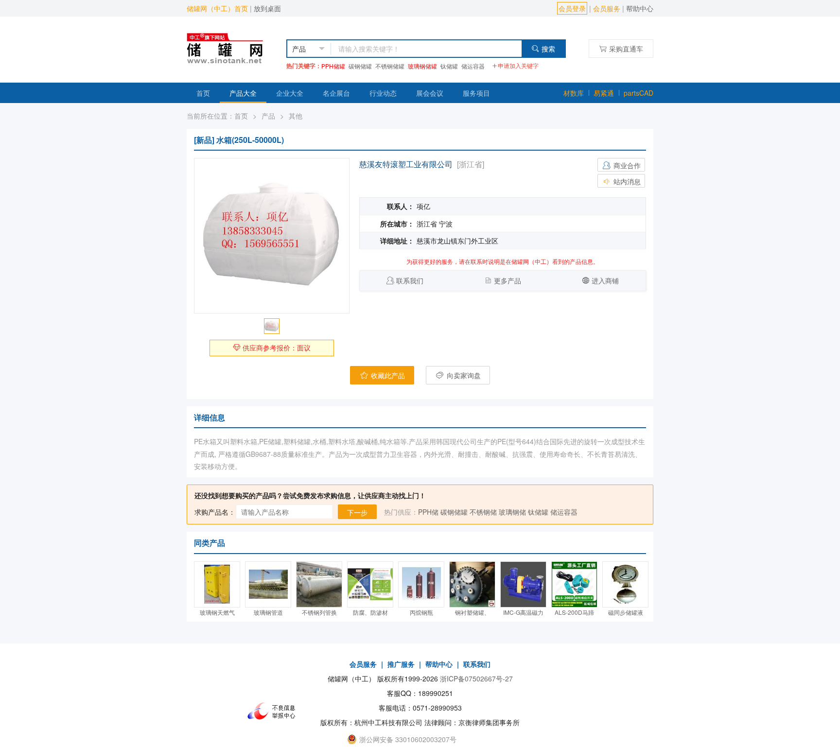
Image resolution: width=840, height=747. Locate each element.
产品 (268, 116)
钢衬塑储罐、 (472, 612)
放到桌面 (267, 8)
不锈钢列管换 (319, 612)
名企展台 (336, 93)
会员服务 (606, 8)
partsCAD (638, 93)
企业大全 (289, 93)
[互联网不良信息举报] (274, 711)
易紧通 (604, 93)
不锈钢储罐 (389, 66)
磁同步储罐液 (625, 612)
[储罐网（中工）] (233, 47)
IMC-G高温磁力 (523, 612)
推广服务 (401, 664)
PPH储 (428, 512)
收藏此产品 (387, 375)
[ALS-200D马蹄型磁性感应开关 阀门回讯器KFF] (574, 584)
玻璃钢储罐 (422, 66)
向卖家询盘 (463, 375)
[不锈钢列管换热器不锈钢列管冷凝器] (319, 584)
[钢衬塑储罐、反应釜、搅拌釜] (472, 584)
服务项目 (476, 93)
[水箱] (271, 235)
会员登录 (572, 8)
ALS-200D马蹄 (574, 612)
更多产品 (507, 280)
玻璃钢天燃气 (217, 612)
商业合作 (626, 165)
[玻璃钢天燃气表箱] (217, 584)
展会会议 (429, 93)
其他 (295, 116)
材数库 (573, 93)
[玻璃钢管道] (268, 584)
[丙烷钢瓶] (421, 584)
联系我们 (409, 280)
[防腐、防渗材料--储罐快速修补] (370, 584)
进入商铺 (605, 280)
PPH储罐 (333, 66)
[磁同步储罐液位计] (625, 584)
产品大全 (243, 93)
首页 (203, 93)
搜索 (548, 48)
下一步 (357, 512)
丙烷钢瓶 (421, 612)
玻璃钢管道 (268, 612)
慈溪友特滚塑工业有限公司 (406, 164)
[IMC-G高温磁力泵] (523, 584)
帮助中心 (639, 8)
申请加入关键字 (518, 65)
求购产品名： (214, 512)
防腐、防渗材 (370, 612)
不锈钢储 (483, 512)
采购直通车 (626, 48)
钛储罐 (449, 66)
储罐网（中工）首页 (217, 8)
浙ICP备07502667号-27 (476, 678)
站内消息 (626, 181)
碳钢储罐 (360, 66)
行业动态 (383, 93)
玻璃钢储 (512, 512)
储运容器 (473, 66)
